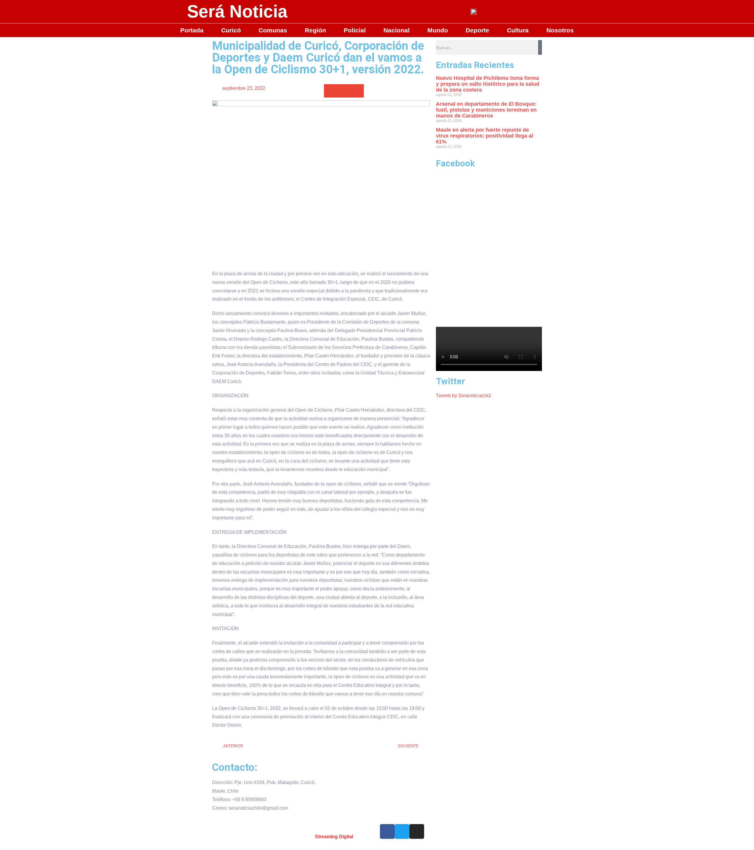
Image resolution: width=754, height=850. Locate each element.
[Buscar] (540, 47)
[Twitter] (402, 831)
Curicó (231, 30)
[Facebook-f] (387, 831)
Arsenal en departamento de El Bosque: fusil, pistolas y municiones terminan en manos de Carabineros (486, 110)
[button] (330, 90)
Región (315, 30)
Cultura (518, 30)
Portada (192, 30)
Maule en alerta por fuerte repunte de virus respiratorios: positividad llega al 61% (484, 136)
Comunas (273, 30)
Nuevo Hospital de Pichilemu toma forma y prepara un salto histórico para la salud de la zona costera (487, 84)
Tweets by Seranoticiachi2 (463, 395)
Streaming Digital (334, 836)
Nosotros (560, 30)
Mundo (437, 30)
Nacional (396, 30)
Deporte (477, 30)
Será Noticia (237, 11)
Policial (355, 30)
